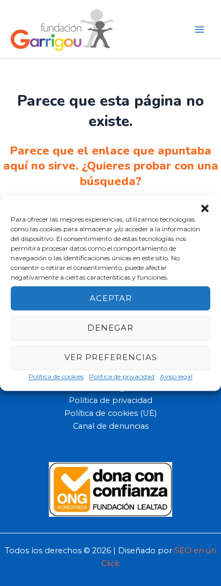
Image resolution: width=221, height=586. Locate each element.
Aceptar (111, 298)
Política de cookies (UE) (110, 413)
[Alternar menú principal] (199, 29)
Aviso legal (176, 376)
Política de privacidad (121, 376)
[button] (205, 208)
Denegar (110, 328)
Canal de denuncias (111, 426)
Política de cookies (56, 376)
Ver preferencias (110, 357)
